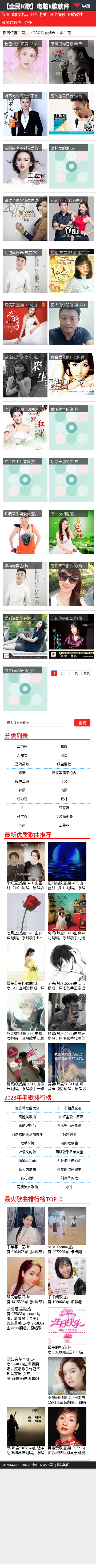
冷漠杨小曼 (69, 816)
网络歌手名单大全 (69, 1152)
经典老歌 (39, 14)
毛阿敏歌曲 (69, 1143)
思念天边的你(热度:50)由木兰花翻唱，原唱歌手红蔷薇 (68, 462)
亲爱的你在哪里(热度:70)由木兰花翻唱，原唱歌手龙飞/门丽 (68, 44)
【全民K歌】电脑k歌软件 (36, 6)
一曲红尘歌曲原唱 (69, 1117)
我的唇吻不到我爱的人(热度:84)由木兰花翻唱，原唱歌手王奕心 (22, 148)
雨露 (69, 790)
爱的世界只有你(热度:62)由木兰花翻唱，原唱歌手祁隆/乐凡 (68, 96)
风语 (69, 755)
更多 (28, 22)
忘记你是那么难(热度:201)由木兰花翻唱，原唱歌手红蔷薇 (68, 618)
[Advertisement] (48, 1516)
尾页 (86, 673)
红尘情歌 (69, 764)
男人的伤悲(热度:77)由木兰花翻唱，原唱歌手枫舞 (68, 305)
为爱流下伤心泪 (69, 1161)
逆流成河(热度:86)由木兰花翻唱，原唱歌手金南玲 (22, 357)
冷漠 (69, 781)
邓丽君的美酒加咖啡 (27, 1134)
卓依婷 (27, 746)
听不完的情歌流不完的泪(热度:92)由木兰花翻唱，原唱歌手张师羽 (22, 96)
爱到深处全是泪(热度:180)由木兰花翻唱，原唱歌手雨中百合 (21, 618)
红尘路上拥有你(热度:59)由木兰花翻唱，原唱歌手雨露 (20, 462)
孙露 (27, 790)
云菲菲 (69, 825)
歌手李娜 (27, 1143)
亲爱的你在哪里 (69, 1169)
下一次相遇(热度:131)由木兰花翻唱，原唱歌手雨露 (66, 514)
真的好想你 (27, 1126)
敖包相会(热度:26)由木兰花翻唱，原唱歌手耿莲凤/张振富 (22, 44)
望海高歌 (27, 764)
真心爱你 (27, 1178)
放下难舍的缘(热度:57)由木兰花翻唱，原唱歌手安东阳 (68, 409)
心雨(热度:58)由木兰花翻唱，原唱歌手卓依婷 (68, 253)
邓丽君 (27, 755)
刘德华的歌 (69, 1178)
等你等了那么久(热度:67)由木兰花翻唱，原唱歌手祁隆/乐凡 (68, 566)
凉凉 (69, 1187)
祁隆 (69, 746)
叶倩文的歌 (27, 1152)
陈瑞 (27, 773)
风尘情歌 (57, 14)
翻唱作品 (20, 14)
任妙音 (27, 799)
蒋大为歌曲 (27, 1169)
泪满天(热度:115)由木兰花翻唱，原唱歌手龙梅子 (21, 305)
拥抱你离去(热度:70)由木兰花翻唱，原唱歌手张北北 (22, 253)
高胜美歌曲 (27, 1117)
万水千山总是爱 (69, 1126)
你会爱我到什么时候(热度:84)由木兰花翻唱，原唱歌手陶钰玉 (68, 357)
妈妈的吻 (69, 1134)
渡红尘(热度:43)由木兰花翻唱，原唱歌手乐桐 (22, 409)
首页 (5, 14)
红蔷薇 (69, 808)
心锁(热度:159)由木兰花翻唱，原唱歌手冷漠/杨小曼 (68, 201)
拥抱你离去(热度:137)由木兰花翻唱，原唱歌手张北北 (21, 566)
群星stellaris (27, 1161)
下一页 (73, 673)
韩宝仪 (27, 816)
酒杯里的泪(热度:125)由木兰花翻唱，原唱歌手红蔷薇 (68, 148)
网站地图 (63, 1465)
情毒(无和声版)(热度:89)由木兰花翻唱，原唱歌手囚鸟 (20, 671)
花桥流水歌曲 (27, 1187)
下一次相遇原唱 (69, 1108)
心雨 (27, 825)
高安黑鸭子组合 (69, 773)
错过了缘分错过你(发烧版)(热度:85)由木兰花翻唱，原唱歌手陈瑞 (22, 201)
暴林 (69, 799)
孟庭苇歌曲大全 (27, 1108)
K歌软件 (75, 14)
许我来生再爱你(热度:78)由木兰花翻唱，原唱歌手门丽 (20, 514)
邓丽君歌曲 (11, 22)
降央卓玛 (27, 781)
